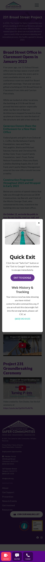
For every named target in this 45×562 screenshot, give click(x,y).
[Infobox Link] (6, 556)
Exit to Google (22, 277)
